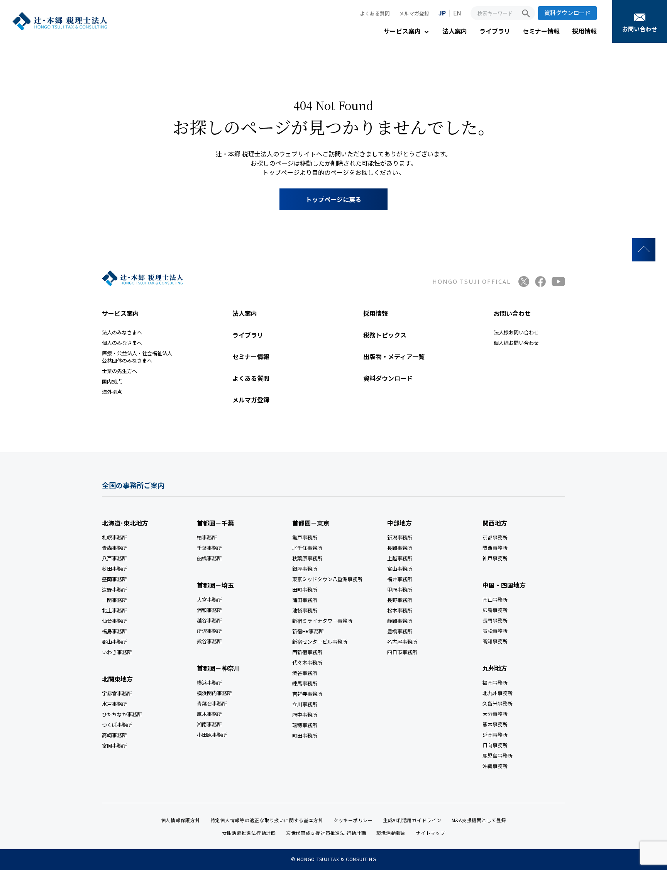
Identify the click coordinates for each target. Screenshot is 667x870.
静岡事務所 (399, 620)
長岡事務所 (399, 547)
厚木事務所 (209, 713)
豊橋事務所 (399, 631)
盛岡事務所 (114, 579)
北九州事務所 (497, 693)
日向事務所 (495, 745)
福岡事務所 (495, 682)
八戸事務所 (114, 558)
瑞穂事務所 (304, 725)
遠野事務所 (114, 589)
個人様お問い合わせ (516, 342)
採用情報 (584, 31)
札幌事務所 (114, 537)
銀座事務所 (304, 568)
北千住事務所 (307, 547)
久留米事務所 (497, 703)
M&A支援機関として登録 (479, 820)
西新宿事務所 (307, 652)
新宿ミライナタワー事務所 (322, 620)
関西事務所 (495, 547)
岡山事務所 (495, 599)
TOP (643, 249)
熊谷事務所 (209, 641)
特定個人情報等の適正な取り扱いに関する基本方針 (266, 820)
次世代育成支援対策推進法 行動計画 (326, 832)
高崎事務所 (114, 735)
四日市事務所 (402, 652)
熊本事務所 (495, 724)
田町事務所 (304, 589)
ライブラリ (494, 31)
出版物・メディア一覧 (394, 356)
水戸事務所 (114, 703)
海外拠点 (112, 391)
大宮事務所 (209, 599)
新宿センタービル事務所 (319, 641)
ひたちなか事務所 (122, 714)
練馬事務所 (304, 683)
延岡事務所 (495, 734)
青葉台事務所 (212, 703)
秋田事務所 (114, 568)
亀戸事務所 (304, 537)
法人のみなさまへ (122, 332)
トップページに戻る (333, 199)
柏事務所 (207, 537)
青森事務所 (114, 547)
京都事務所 (495, 537)
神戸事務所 (495, 558)
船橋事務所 (209, 558)
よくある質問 (375, 13)
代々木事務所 (307, 662)
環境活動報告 (391, 832)
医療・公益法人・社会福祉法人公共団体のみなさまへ (137, 356)
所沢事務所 (209, 630)
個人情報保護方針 (180, 820)
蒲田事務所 (304, 600)
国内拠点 (112, 381)
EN (457, 12)
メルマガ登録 (414, 13)
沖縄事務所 (495, 766)
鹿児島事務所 (497, 755)
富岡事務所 (114, 745)
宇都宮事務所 (117, 693)
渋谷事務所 (304, 673)
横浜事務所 (209, 682)
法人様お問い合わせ (516, 332)
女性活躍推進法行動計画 (249, 832)
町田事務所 (304, 735)
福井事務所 (399, 579)
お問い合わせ (639, 29)
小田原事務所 (212, 734)
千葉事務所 (209, 547)
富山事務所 (399, 568)
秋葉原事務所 (307, 558)
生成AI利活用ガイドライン (412, 820)
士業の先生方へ (119, 371)
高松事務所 (495, 630)
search (526, 13)
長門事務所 (495, 620)
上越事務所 (399, 558)
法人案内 (454, 31)
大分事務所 (495, 713)
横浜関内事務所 (214, 693)
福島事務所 (114, 631)
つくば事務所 (117, 724)
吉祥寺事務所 (307, 693)
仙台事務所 (114, 620)
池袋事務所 (304, 610)
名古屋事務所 (402, 641)
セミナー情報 (541, 31)
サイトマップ (430, 832)
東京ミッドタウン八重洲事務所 (327, 579)
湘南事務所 (209, 724)
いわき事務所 (117, 652)
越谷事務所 (209, 620)
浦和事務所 (209, 610)
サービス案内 (402, 31)
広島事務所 (495, 610)
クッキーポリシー (353, 820)
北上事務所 (114, 610)
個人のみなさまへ (122, 342)
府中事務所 (304, 714)
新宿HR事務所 (308, 631)
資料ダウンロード (567, 12)
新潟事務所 (399, 537)
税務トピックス (384, 334)
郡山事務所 (114, 641)
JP (442, 12)
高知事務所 (495, 641)
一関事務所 (114, 600)
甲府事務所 (399, 589)
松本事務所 (399, 610)
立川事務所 (304, 704)
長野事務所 (399, 600)
